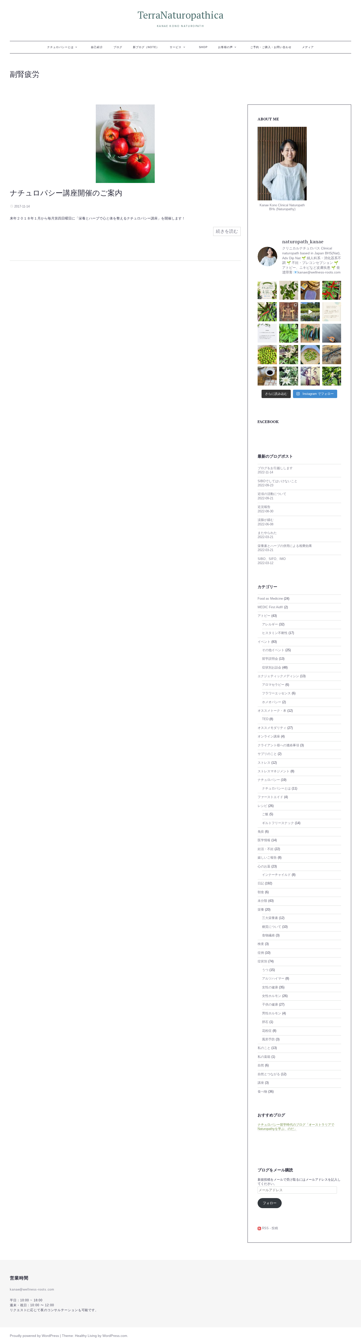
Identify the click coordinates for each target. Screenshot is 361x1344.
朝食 (261, 892)
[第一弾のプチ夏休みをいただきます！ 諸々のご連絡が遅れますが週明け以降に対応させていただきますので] (331, 311)
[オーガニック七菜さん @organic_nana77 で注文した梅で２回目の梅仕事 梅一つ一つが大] (267, 354)
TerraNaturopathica (180, 14)
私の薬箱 (264, 1057)
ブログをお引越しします (275, 468)
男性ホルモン (271, 1013)
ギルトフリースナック (278, 823)
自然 (261, 1065)
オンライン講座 (269, 736)
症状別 (262, 961)
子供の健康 (270, 1004)
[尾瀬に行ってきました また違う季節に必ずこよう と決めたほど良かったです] (310, 311)
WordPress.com (114, 1336)
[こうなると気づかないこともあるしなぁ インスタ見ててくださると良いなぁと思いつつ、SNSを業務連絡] (267, 333)
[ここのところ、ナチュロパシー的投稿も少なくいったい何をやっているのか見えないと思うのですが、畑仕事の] (267, 311)
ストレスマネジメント (274, 771)
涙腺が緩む (266, 520)
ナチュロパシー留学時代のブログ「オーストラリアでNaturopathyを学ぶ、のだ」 (296, 1127)
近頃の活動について (272, 494)
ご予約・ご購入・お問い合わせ (271, 47)
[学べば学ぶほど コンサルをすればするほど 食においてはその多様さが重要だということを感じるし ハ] (267, 376)
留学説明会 (270, 658)
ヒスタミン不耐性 (275, 633)
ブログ (117, 47)
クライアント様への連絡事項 (278, 745)
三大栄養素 (270, 918)
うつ (265, 970)
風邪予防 (268, 1039)
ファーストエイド (270, 797)
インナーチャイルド (276, 875)
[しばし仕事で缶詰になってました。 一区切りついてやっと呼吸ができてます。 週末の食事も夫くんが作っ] (288, 290)
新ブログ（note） (146, 47)
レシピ (262, 806)
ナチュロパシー (269, 780)
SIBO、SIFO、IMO (272, 559)
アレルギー (270, 624)
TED (265, 719)
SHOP (203, 47)
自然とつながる (269, 1074)
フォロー (270, 1203)
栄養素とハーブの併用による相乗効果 (285, 546)
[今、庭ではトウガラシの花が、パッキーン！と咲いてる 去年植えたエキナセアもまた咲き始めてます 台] (288, 354)
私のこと (264, 1048)
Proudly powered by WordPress (34, 1336)
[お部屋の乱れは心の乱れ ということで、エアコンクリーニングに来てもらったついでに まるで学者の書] (331, 333)
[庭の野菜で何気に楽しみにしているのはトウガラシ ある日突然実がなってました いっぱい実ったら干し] (288, 333)
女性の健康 (270, 987)
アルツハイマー (273, 978)
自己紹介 (97, 47)
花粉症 (267, 1031)
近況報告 (264, 507)
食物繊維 (268, 935)
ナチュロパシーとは (60, 47)
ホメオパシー (271, 702)
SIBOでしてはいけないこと (277, 481)
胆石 (265, 1022)
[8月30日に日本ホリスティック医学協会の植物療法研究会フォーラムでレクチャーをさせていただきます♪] (267, 290)
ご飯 (265, 814)
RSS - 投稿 (269, 1228)
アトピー (264, 616)
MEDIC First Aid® (270, 607)
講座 (261, 1083)
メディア (308, 47)
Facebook (268, 421)
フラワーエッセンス (276, 693)
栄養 (261, 909)
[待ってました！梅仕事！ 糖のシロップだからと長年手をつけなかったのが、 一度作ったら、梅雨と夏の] (310, 354)
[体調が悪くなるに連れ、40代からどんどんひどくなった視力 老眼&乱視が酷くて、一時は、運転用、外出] (331, 354)
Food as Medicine (270, 598)
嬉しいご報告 (267, 857)
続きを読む (227, 231)
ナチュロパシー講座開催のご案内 (66, 193)
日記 (261, 883)
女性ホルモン (271, 996)
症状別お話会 (271, 667)
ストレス (264, 762)
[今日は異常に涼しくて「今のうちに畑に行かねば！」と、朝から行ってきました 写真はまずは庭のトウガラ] (331, 290)
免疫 (261, 831)
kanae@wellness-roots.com (32, 1289)
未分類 (262, 901)
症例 (261, 953)
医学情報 (264, 840)
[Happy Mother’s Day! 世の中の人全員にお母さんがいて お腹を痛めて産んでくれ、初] (310, 376)
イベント (264, 642)
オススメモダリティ (272, 728)
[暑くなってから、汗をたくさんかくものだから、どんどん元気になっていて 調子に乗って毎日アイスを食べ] (310, 290)
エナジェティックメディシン (278, 676)
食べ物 (262, 1091)
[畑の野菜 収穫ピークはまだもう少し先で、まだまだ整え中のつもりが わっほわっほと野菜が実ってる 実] (310, 333)
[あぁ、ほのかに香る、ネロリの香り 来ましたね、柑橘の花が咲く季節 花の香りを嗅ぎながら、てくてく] (331, 376)
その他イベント (273, 650)
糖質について (271, 927)
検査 (261, 944)
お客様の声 (225, 47)
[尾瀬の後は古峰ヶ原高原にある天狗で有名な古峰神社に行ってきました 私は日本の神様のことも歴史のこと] (288, 311)
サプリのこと (267, 754)
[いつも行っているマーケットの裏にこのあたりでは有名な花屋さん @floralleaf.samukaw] (288, 376)
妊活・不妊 (266, 849)
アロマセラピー (273, 684)
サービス (175, 47)
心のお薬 (264, 866)
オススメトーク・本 (272, 710)
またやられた (267, 533)
